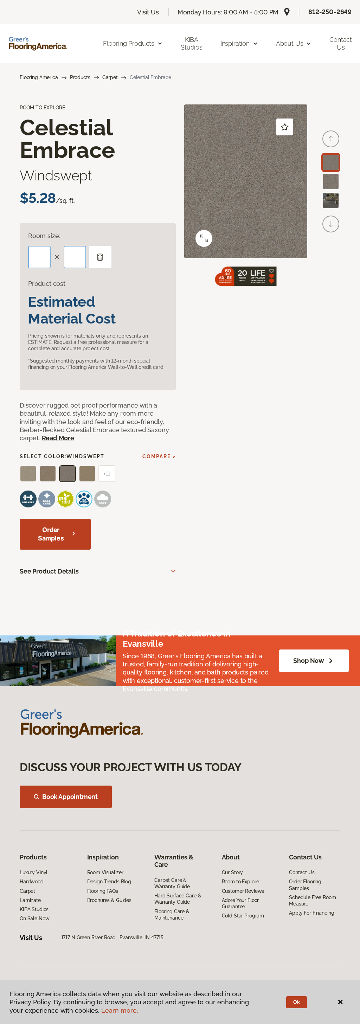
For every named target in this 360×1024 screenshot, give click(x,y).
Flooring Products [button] (128, 43)
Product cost (46, 283)
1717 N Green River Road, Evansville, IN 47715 (112, 937)
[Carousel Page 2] (330, 181)
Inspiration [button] (235, 43)
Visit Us (148, 12)
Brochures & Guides (109, 900)
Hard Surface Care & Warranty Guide (177, 899)
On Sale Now (34, 918)
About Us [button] (289, 43)
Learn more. (119, 1010)
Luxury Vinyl (33, 872)
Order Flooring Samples (305, 885)
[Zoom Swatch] (203, 238)
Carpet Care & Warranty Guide (172, 883)
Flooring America (39, 77)
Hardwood (32, 881)
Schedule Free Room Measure (312, 901)
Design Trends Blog (109, 881)
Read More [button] (58, 438)
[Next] (330, 224)
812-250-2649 (330, 11)
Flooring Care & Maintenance (171, 915)
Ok (296, 1002)
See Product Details (49, 571)
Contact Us (340, 43)
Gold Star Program (243, 916)
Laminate (30, 900)
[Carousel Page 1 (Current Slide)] (330, 162)
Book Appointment (70, 796)
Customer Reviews (243, 891)
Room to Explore (240, 881)
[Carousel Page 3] (330, 200)
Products (80, 77)
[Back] (330, 138)
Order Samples (51, 534)
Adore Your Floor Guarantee (240, 903)
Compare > (159, 456)
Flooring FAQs (102, 891)
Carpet (110, 77)
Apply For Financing (311, 913)
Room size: (44, 235)
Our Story (232, 872)
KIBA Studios (191, 43)
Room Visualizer (105, 872)
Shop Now (308, 660)
